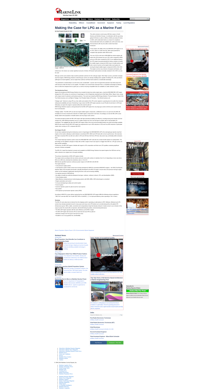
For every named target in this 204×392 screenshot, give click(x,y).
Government (101, 23)
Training (118, 23)
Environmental (80, 230)
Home (57, 19)
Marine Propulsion (59, 230)
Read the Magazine (137, 173)
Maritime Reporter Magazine (66, 376)
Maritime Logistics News (65, 365)
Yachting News (63, 371)
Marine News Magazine (65, 378)
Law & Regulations (129, 23)
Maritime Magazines (64, 382)
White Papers (62, 383)
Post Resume (98, 342)
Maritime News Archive (65, 357)
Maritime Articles (63, 358)
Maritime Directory (64, 386)
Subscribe (116, 19)
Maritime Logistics (64, 379)
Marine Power (68, 230)
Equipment (110, 23)
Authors (61, 359)
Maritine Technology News (66, 366)
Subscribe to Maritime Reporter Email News (70, 351)
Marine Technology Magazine (66, 381)
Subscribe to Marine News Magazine (68, 349)
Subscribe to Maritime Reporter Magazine (69, 348)
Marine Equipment (89, 230)
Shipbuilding (73, 23)
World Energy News (64, 368)
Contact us (99, 19)
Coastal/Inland (90, 23)
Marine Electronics (64, 372)
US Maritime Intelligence (65, 385)
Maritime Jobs (62, 369)
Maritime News (63, 352)
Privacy (61, 355)
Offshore (81, 23)
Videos (90, 19)
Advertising (75, 19)
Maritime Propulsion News (66, 374)
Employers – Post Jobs (115, 342)
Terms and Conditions (64, 354)
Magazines (65, 19)
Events (83, 19)
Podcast (107, 19)
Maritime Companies (64, 388)
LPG (74, 230)
